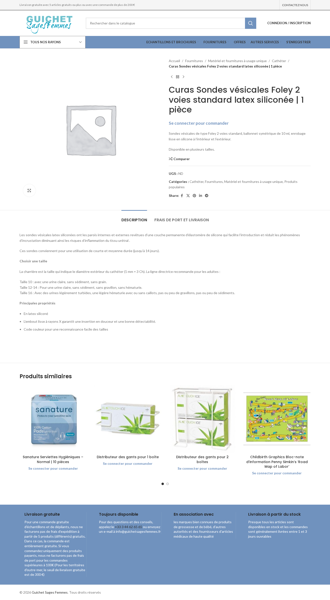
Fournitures (194, 61)
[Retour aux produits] (178, 77)
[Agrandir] (29, 190)
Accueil (174, 61)
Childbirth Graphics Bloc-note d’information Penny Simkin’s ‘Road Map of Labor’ (277, 462)
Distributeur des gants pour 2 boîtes (202, 459)
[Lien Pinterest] (194, 195)
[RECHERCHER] (250, 23)
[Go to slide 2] (167, 484)
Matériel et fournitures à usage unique (237, 61)
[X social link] (188, 195)
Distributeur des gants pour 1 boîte (128, 457)
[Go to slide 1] (162, 484)
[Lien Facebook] (182, 195)
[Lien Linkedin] (200, 195)
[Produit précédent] (172, 77)
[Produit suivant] (183, 77)
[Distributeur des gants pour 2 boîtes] (202, 419)
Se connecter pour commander (199, 123)
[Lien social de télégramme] (206, 195)
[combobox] (171, 23)
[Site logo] (49, 23)
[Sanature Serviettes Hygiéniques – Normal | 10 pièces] (53, 419)
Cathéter (279, 61)
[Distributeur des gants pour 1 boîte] (127, 419)
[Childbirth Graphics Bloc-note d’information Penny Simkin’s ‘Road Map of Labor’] (277, 419)
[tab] (134, 217)
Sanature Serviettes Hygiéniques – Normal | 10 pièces (53, 459)
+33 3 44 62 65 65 (128, 527)
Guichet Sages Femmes (50, 592)
